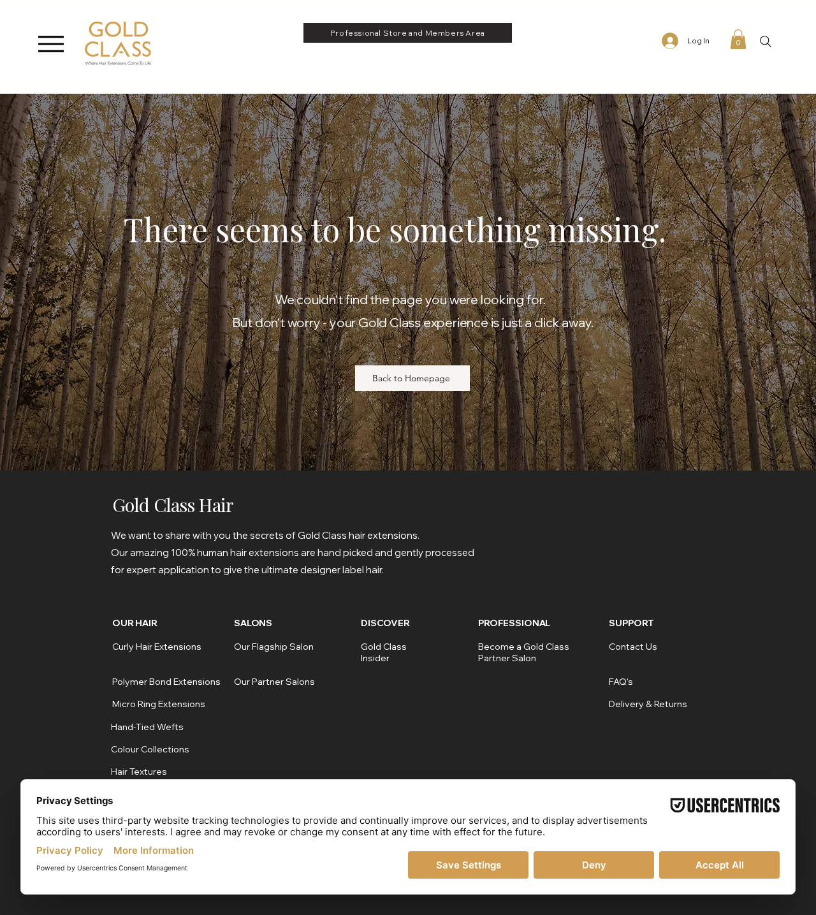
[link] (738, 39)
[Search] (765, 41)
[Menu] (50, 44)
